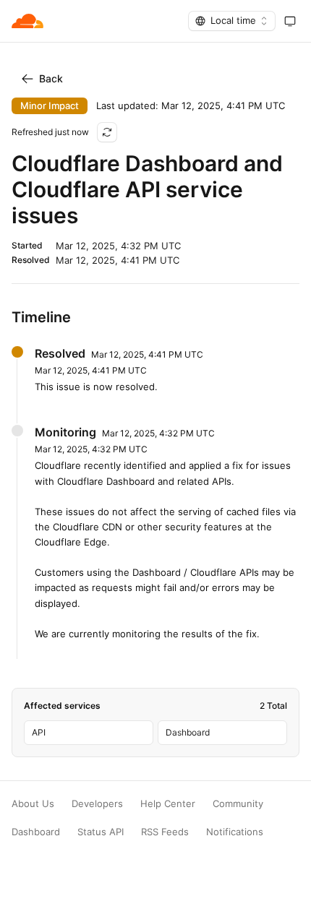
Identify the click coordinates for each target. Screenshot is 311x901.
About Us (33, 803)
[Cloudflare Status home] (27, 21)
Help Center (167, 803)
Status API (100, 832)
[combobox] (232, 21)
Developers (97, 803)
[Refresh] (107, 132)
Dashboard (36, 832)
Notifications (234, 832)
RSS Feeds (165, 832)
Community (238, 803)
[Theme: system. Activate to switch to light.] (290, 21)
